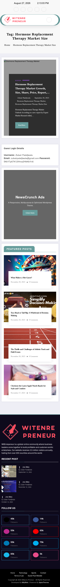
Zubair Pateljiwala (24, 98)
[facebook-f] (16, 9)
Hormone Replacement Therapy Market (31, 101)
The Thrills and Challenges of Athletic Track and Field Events (30, 350)
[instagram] (37, 9)
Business (18, 80)
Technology (23, 573)
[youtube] (44, 9)
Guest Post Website (35, 576)
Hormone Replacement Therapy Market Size (31, 104)
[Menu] (41, 20)
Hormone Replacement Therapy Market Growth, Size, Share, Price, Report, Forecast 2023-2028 (31, 89)
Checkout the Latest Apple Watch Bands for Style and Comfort (28, 387)
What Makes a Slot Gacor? (21, 278)
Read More (21, 125)
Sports (33, 573)
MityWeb (25, 582)
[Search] (49, 19)
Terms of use (19, 576)
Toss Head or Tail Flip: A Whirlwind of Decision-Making (30, 314)
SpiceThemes (44, 582)
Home (12, 573)
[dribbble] (30, 9)
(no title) (26, 467)
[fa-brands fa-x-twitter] (23, 9)
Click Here (30, 212)
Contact (43, 573)
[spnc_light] (56, 19)
